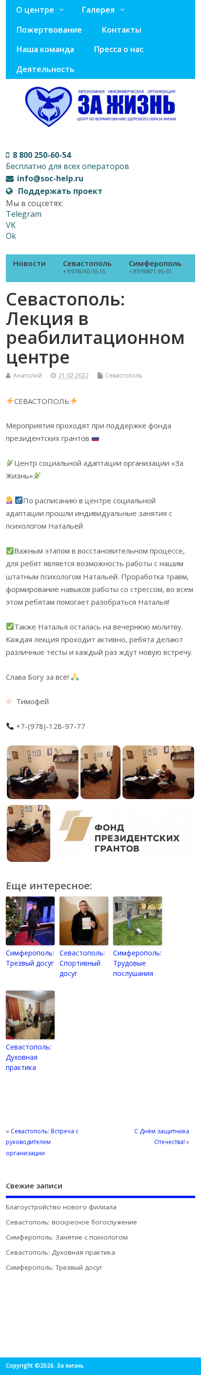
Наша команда (45, 49)
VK (11, 225)
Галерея (98, 9)
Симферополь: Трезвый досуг (30, 958)
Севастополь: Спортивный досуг (82, 963)
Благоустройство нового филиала (61, 1207)
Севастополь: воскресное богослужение (71, 1222)
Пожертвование (49, 29)
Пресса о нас (118, 49)
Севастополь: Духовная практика (28, 1057)
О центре (35, 9)
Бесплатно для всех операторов (67, 160)
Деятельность (45, 69)
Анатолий (27, 375)
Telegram (23, 214)
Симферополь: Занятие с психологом (67, 1237)
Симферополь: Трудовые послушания (137, 963)
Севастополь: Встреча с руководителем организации (42, 1142)
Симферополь (155, 266)
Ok (11, 235)
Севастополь (87, 266)
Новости (29, 263)
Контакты (121, 29)
